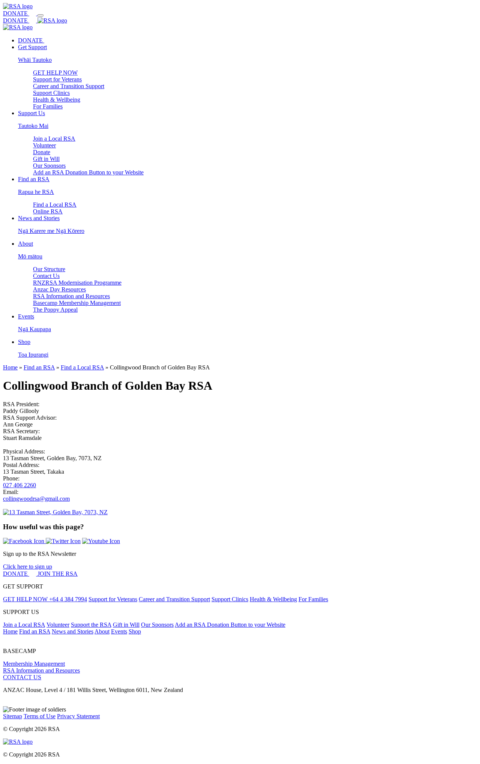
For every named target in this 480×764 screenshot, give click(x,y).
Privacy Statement (78, 716)
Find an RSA (39, 367)
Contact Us (46, 276)
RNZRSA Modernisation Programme (77, 282)
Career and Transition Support (68, 86)
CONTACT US (22, 677)
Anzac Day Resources (59, 289)
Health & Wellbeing (56, 99)
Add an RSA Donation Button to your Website (88, 172)
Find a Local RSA (54, 204)
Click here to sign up (27, 566)
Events (119, 631)
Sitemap (12, 716)
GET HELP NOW (55, 72)
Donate (41, 152)
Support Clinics (51, 93)
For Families (48, 106)
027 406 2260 (19, 485)
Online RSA (48, 211)
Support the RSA (91, 624)
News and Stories (72, 631)
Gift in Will (46, 159)
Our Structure (49, 269)
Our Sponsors (49, 165)
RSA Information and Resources (71, 296)
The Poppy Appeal (55, 309)
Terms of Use (40, 716)
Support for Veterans (57, 79)
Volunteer (44, 145)
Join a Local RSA (54, 138)
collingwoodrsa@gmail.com (36, 498)
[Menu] (41, 15)
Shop (135, 631)
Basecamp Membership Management (77, 303)
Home (10, 367)
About (102, 631)
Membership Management (34, 663)
